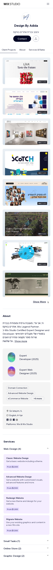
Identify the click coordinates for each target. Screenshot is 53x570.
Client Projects (9, 49)
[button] (26, 71)
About (22, 49)
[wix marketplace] (12, 4)
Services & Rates (37, 49)
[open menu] (48, 4)
